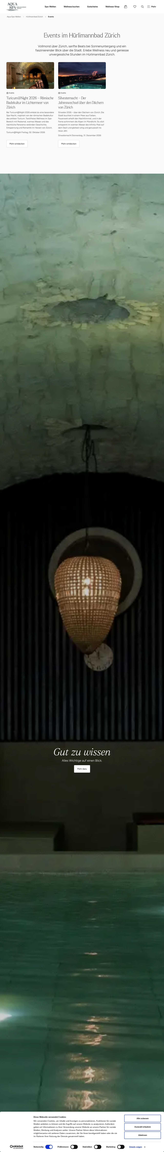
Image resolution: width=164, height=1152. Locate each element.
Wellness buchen (71, 6)
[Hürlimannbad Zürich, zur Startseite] (16, 7)
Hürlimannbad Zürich (34, 17)
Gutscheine (92, 6)
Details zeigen (135, 1147)
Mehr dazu (82, 769)
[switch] (74, 1147)
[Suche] (142, 7)
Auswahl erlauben (142, 1127)
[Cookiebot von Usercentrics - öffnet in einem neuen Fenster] (16, 1147)
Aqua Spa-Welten (14, 17)
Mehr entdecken (17, 144)
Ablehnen (142, 1135)
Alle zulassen (143, 1118)
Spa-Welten (50, 6)
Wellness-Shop (112, 6)
